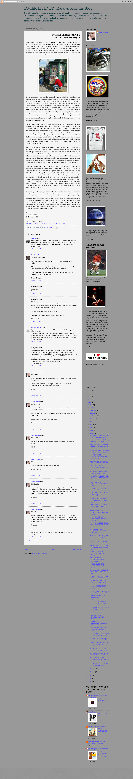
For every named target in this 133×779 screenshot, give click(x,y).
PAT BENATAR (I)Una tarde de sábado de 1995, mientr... (99, 654)
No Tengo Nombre (36, 327)
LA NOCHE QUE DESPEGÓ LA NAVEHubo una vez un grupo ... (99, 524)
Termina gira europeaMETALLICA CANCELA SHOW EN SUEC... (97, 616)
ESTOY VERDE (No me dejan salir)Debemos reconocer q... (99, 542)
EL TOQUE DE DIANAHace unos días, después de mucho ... (98, 586)
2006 (90, 681)
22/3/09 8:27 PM (36, 342)
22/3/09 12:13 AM (36, 321)
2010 (90, 402)
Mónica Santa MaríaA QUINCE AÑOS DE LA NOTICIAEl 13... (99, 571)
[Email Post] (57, 227)
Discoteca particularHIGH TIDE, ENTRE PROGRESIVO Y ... (99, 440)
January (92, 672)
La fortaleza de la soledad (96, 741)
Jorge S (33, 238)
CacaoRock (92, 712)
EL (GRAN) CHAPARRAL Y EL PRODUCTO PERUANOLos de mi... (99, 603)
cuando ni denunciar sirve (95, 743)
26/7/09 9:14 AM (36, 503)
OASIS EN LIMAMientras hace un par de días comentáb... (99, 638)
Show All (107, 764)
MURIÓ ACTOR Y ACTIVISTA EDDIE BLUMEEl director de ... (99, 446)
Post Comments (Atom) (39, 553)
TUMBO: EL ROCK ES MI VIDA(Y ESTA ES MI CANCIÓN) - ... (97, 559)
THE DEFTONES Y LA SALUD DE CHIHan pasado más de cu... (99, 547)
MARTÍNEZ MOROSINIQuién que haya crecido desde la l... (99, 461)
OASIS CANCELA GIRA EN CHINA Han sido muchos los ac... (99, 659)
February (93, 669)
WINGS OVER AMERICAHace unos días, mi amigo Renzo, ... (99, 536)
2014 (90, 396)
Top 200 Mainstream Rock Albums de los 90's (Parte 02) (102, 754)
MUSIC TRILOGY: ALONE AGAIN (102, 699)
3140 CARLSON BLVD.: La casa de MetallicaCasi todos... (98, 629)
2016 (90, 390)
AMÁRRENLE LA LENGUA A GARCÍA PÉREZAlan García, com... (99, 483)
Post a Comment (34, 541)
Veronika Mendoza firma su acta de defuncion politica (102, 731)
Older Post (77, 549)
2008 (90, 675)
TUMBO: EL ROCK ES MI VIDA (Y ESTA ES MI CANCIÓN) (46, 223)
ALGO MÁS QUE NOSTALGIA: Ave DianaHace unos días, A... (99, 506)
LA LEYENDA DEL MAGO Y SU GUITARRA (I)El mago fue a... (99, 500)
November (93, 410)
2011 (90, 399)
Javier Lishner (35, 372)
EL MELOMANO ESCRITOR (97, 727)
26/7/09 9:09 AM (36, 429)
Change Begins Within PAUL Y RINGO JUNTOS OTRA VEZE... (99, 644)
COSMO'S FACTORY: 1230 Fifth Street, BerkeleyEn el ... (99, 581)
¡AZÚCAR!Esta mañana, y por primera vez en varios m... (99, 577)
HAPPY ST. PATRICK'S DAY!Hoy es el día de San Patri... (98, 553)
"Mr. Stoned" (35, 255)
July (91, 421)
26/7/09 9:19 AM (36, 537)
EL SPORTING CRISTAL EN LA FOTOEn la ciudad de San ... (99, 634)
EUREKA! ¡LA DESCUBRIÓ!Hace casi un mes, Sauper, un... (98, 623)
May (91, 427)
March (92, 433)
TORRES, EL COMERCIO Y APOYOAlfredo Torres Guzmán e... (98, 565)
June (91, 424)
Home (53, 549)
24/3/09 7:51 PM (36, 366)
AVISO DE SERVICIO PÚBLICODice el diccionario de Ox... (99, 512)
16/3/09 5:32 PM (36, 280)
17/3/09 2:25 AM (36, 293)
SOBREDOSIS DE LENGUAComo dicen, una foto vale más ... (98, 456)
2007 (90, 678)
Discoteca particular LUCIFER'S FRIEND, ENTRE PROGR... (99, 451)
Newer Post (29, 549)
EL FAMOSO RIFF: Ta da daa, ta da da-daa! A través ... (99, 664)
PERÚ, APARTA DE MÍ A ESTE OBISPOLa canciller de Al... (99, 591)
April (91, 430)
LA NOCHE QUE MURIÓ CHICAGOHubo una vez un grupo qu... (99, 518)
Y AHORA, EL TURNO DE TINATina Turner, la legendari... (97, 597)
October (92, 413)
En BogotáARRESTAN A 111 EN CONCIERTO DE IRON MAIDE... (99, 609)
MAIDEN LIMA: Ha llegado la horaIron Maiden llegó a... (98, 472)
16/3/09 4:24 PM (36, 249)
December (93, 407)
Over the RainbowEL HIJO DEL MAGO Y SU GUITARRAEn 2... (99, 477)
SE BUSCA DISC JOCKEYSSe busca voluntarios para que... (99, 489)
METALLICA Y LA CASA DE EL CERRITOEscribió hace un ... (99, 649)
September (93, 416)
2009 (90, 405)
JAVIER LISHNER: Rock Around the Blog (58, 8)
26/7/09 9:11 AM (36, 475)
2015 (90, 393)
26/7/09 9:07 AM (36, 395)
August (92, 419)
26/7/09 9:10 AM (36, 453)
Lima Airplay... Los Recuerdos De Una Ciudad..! (98, 749)
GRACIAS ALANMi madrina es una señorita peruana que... (99, 436)
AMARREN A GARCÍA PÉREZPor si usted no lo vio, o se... (99, 467)
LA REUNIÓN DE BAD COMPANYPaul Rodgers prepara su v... (98, 530)
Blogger (76, 775)
